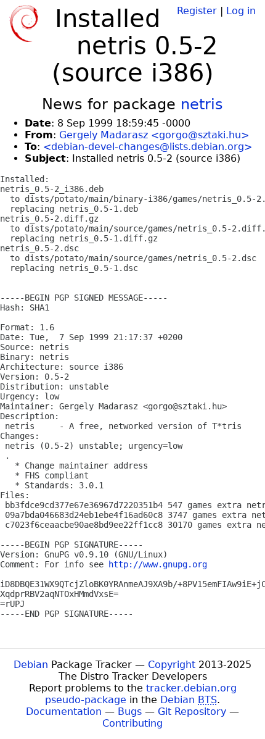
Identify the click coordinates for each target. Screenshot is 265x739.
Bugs (130, 711)
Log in (241, 11)
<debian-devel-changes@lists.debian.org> (147, 146)
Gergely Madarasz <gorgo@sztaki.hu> (154, 135)
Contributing (132, 723)
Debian (31, 664)
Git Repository (192, 711)
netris (202, 104)
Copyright (171, 664)
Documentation (64, 711)
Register (197, 11)
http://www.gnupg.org (157, 564)
